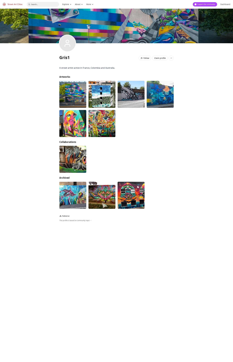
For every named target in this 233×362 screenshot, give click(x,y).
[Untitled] (72, 123)
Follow (146, 58)
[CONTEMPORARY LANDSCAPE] (101, 94)
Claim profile (160, 58)
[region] (116, 251)
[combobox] (43, 4)
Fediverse (64, 216)
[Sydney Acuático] (72, 195)
